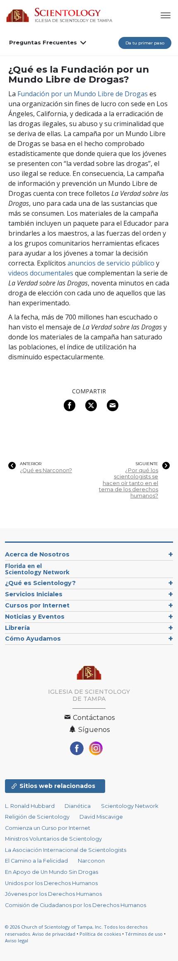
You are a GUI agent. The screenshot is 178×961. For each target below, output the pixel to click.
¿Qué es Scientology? (40, 583)
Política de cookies (100, 934)
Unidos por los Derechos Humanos (51, 883)
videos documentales (40, 273)
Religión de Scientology (37, 817)
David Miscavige (101, 817)
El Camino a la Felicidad (36, 861)
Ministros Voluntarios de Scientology (53, 839)
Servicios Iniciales (34, 594)
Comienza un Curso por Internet (47, 828)
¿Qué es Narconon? (46, 470)
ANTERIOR (30, 464)
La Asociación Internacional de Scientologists (65, 850)
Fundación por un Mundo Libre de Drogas (82, 93)
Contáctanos (93, 718)
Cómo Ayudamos (33, 638)
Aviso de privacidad (53, 934)
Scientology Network (129, 806)
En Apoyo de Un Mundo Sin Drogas (51, 872)
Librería (17, 628)
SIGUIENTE (146, 464)
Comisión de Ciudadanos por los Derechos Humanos (75, 905)
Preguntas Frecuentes (43, 42)
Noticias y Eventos (35, 616)
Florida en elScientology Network (37, 569)
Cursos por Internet (37, 605)
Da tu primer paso (144, 43)
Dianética (78, 806)
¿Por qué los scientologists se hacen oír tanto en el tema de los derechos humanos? (128, 483)
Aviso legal (16, 940)
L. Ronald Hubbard (30, 806)
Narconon (91, 861)
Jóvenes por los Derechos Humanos (53, 894)
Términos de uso (144, 934)
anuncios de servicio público (110, 263)
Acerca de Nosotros (37, 554)
